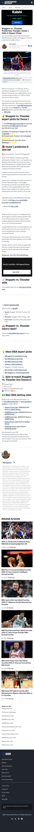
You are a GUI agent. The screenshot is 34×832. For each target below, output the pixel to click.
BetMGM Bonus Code (11, 412)
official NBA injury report (16, 333)
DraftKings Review (10, 428)
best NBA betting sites (25, 105)
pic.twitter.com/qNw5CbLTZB (11, 202)
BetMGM (6, 134)
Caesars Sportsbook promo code (11, 727)
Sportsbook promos (8, 716)
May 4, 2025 (14, 206)
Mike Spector (12, 44)
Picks (10, 7)
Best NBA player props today (14, 359)
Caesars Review (15, 409)
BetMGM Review (10, 414)
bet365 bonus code (7, 723)
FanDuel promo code (8, 730)
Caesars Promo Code (11, 407)
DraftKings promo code (9, 737)
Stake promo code (7, 741)
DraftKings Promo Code (12, 426)
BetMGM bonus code (8, 719)
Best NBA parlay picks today (13, 361)
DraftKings (5, 142)
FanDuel (27, 136)
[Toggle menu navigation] (32, 2)
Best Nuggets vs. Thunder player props (17, 372)
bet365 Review (9, 419)
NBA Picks (17, 7)
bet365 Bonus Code (11, 417)
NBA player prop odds (16, 123)
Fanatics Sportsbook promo (10, 734)
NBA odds (16, 126)
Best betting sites (7, 708)
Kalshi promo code (7, 745)
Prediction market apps (9, 712)
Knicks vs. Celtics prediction (13, 364)
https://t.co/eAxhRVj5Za (19, 200)
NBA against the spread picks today (16, 356)
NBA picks (7, 112)
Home (3, 7)
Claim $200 (15, 272)
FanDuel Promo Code (11, 422)
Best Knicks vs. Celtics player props (16, 370)
